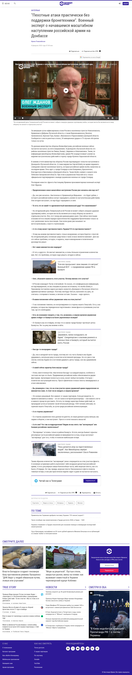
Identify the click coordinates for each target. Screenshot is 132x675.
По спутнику (38, 655)
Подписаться (90, 481)
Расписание (38, 667)
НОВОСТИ (51, 587)
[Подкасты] (97, 648)
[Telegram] (119, 3)
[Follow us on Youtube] (78, 648)
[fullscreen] (117, 118)
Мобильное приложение (10, 659)
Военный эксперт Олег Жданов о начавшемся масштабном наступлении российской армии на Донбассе (60, 64)
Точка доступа (39, 648)
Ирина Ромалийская (38, 41)
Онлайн (36, 659)
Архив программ (8, 667)
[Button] (74, 51)
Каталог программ (8, 651)
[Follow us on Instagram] (83, 648)
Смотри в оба (97, 587)
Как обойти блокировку (10, 655)
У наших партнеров (41, 651)
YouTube (37, 663)
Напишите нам (7, 663)
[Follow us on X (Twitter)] (73, 648)
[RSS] (92, 648)
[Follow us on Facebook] (68, 648)
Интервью (35, 10)
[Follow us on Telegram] (88, 648)
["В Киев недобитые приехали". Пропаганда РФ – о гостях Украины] (109, 614)
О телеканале (7, 648)
